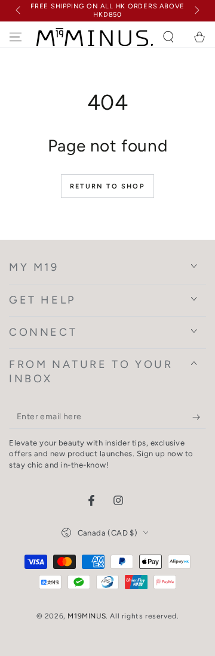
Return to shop (107, 186)
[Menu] (15, 37)
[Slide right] (196, 10)
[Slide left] (19, 10)
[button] (168, 37)
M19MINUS (86, 616)
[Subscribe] (199, 417)
